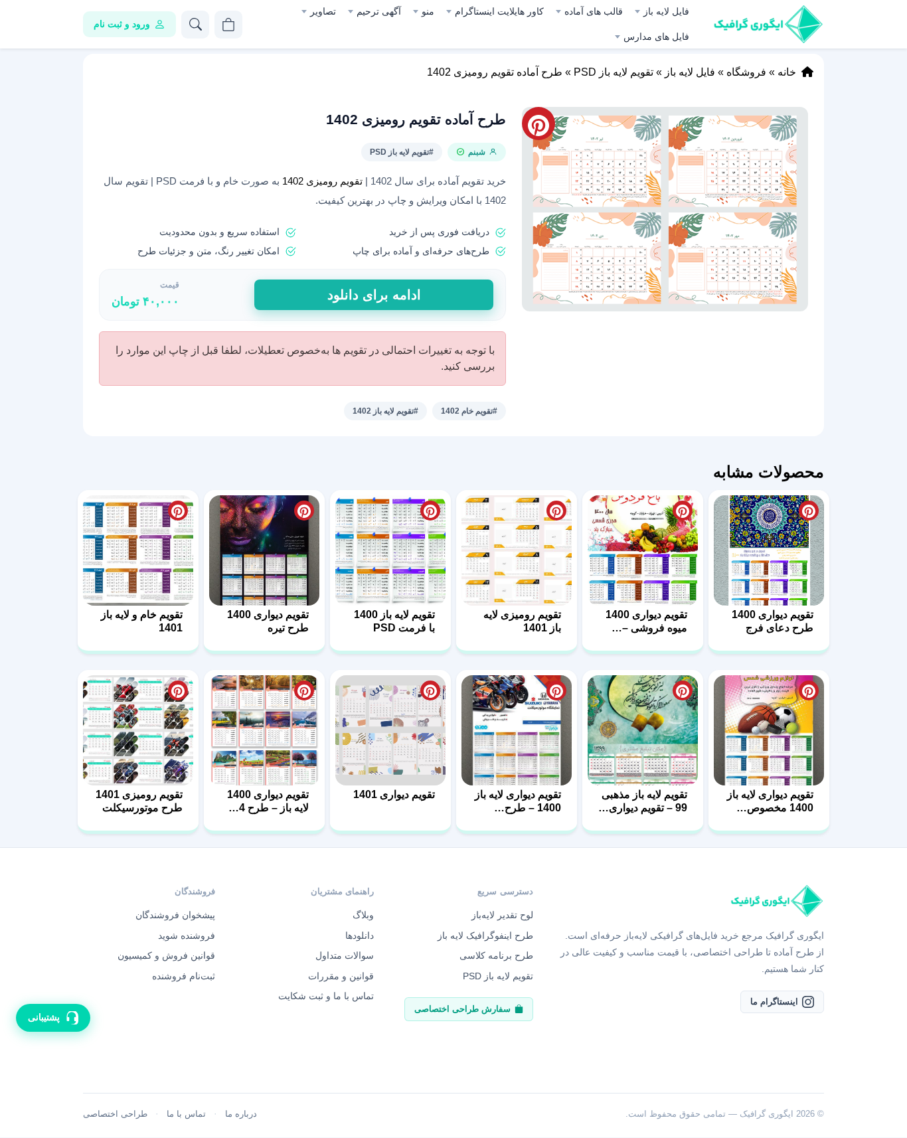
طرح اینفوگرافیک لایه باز (485, 935)
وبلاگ (363, 915)
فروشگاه (746, 72)
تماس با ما (186, 1114)
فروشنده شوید (186, 935)
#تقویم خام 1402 (469, 411)
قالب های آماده (593, 11)
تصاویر (323, 11)
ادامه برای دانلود (374, 294)
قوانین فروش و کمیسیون (166, 955)
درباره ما (241, 1114)
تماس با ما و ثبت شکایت (326, 996)
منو (428, 11)
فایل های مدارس (656, 36)
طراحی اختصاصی (115, 1114)
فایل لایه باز (666, 11)
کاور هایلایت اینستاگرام (499, 11)
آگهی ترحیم (379, 11)
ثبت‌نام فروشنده (183, 976)
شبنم (476, 152)
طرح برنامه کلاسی (496, 955)
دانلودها (359, 935)
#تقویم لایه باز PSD (402, 152)
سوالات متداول (344, 955)
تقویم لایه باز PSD (613, 72)
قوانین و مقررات (341, 976)
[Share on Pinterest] (809, 511)
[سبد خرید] (228, 25)
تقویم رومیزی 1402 (322, 181)
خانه (787, 72)
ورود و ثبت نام (122, 24)
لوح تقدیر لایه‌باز (502, 915)
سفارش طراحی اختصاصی (462, 1009)
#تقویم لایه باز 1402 (385, 411)
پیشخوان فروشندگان (175, 915)
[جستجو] (195, 25)
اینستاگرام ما (774, 1002)
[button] (665, 209)
